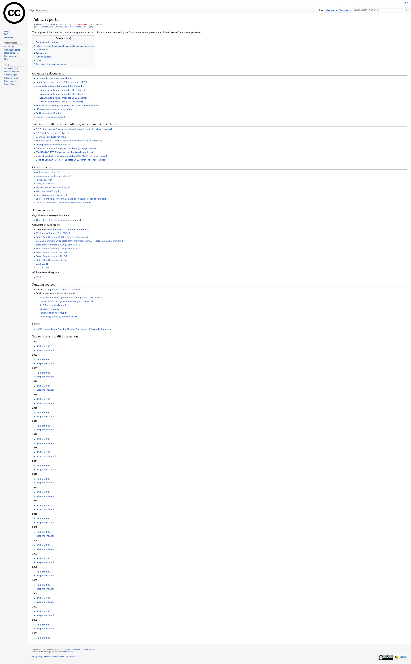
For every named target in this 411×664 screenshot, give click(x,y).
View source (331, 10)
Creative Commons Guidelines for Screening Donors (62, 202)
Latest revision (61, 27)
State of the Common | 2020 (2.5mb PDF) (57, 244)
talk (91, 24)
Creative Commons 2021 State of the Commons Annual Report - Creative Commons (78, 241)
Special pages (10, 75)
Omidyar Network (48, 309)
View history (345, 10)
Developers (9, 37)
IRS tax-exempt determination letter (54, 109)
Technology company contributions (57, 316)
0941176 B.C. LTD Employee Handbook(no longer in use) (65, 152)
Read (321, 10)
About (6, 31)
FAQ (6, 34)
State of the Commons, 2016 (50, 256)
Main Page (9, 47)
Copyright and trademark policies (52, 176)
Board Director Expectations (50, 136)
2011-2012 (41, 267)
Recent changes (11, 53)
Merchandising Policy (46, 191)
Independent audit (45, 350)
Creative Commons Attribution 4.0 (77, 649)
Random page (10, 56)
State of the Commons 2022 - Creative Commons (61, 237)
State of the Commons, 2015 (50, 260)
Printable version (11, 78)
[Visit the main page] (14, 13)
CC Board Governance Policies (51, 133)
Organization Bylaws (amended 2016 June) (61, 94)
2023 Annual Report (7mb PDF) (52, 233)
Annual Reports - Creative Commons (67, 229)
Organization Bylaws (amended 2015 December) (64, 97)
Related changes (11, 72)
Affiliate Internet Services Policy (52, 187)
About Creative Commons (54, 657)
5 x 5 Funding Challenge (51, 305)
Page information (11, 84)
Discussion (41, 10)
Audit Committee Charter (48, 113)
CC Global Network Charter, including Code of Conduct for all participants (73, 129)
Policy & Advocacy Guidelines (51, 195)
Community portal (12, 50)
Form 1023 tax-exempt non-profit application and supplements (67, 105)
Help (6, 59)
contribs (97, 24)
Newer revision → (81, 27)
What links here (11, 68)
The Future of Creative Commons (53, 220)
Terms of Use (67, 652)
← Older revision (46, 27)
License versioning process (49, 117)
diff (36, 27)
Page (31, 10)
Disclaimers (70, 657)
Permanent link (10, 81)
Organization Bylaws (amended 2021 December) (60, 86)
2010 (38, 277)
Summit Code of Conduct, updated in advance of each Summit (67, 140)
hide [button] (68, 38)
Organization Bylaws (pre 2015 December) (61, 101)
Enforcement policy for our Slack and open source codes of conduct (70, 198)
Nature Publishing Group (52, 312)
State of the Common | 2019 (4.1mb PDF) (57, 248)
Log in (405, 3)
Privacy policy (43, 180)
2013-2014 (41, 263)
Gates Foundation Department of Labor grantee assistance (69, 297)
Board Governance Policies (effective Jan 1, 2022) (61, 82)
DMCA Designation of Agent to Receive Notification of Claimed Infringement (74, 329)
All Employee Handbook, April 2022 (53, 144)
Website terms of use (46, 172)
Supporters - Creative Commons (64, 289)
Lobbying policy (44, 183)
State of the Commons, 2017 (50, 252)
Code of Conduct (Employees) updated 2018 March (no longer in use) (71, 156)
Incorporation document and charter (54, 78)
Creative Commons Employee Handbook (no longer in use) (66, 148)
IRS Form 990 (43, 346)
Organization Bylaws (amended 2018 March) (62, 90)
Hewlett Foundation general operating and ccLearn (65, 301)
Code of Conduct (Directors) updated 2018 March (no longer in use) (70, 159)
